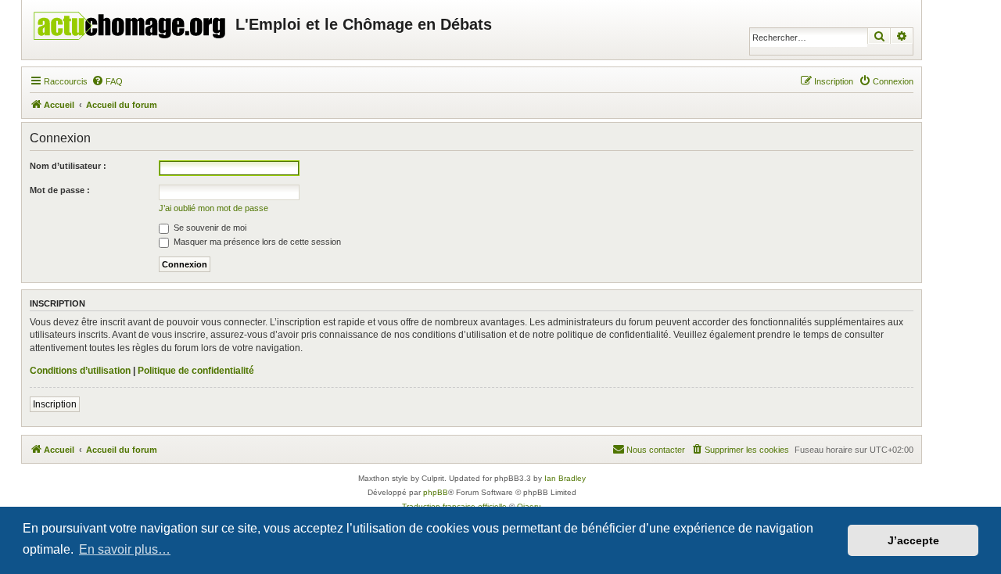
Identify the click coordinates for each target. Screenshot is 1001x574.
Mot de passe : (60, 190)
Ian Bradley (565, 478)
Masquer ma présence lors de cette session (256, 241)
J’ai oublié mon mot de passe (213, 208)
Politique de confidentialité (196, 370)
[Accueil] (130, 22)
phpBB (435, 492)
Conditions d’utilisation (80, 370)
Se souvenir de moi (208, 227)
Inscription (55, 404)
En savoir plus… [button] (124, 549)
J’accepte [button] (913, 540)
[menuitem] (107, 81)
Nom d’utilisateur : (68, 165)
